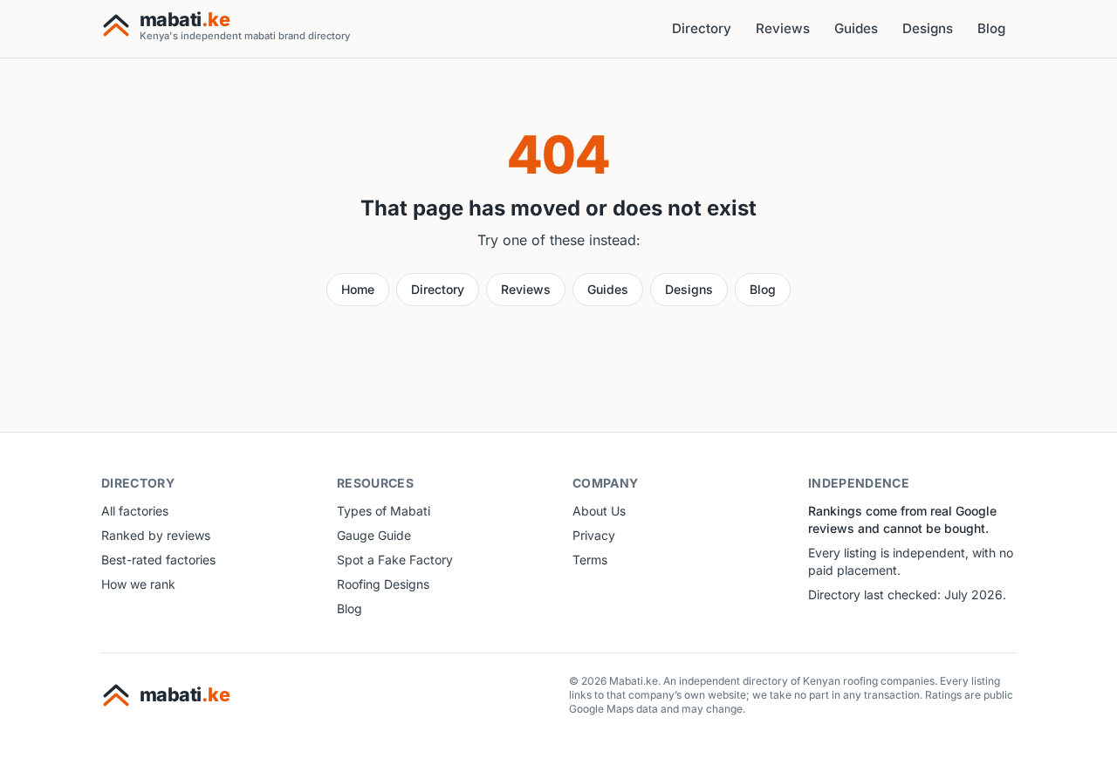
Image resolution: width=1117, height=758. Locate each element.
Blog (991, 28)
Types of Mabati (383, 510)
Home (357, 289)
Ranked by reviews (155, 535)
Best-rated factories (158, 559)
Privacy (593, 535)
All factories (134, 510)
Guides (856, 28)
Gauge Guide (374, 535)
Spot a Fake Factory (395, 559)
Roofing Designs (383, 584)
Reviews (783, 28)
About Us (599, 510)
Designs (927, 28)
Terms (589, 559)
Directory (701, 28)
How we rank (138, 584)
